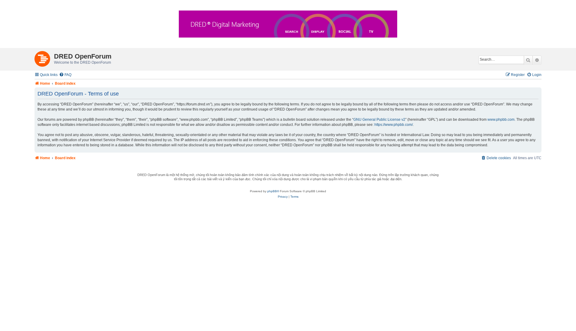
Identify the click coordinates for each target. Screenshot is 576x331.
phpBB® (273, 191)
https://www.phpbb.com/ (393, 125)
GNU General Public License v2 (379, 119)
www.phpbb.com (501, 119)
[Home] (44, 57)
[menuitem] (65, 75)
